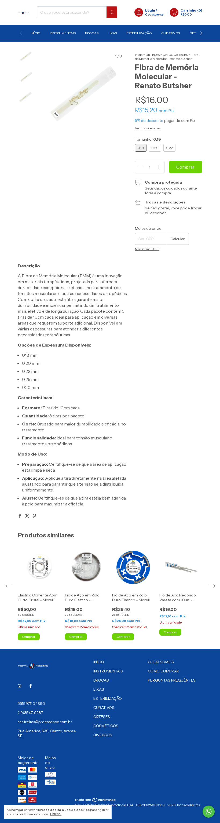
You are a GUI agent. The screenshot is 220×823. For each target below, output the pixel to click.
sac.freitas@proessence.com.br (45, 721)
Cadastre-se (154, 14)
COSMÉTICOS (105, 725)
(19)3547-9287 (30, 712)
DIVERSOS (102, 735)
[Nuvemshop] (95, 801)
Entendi (55, 814)
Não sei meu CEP (147, 249)
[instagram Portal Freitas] (19, 685)
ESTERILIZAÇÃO (139, 33)
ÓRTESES (152, 55)
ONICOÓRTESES (175, 55)
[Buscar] (112, 12)
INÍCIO (36, 33)
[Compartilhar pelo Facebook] (20, 516)
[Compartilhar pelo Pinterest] (34, 516)
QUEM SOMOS (161, 662)
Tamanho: (148, 139)
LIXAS (112, 33)
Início (138, 55)
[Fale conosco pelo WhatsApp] (209, 812)
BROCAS (91, 33)
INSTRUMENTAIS (63, 33)
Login (150, 10)
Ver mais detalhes (148, 128)
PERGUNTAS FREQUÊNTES (172, 680)
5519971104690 (31, 703)
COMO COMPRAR (163, 671)
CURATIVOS (170, 33)
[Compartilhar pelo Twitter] (27, 516)
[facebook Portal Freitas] (30, 685)
